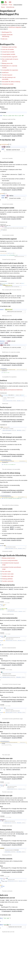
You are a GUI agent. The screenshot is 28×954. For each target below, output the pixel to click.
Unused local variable (8, 52)
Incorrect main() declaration (10, 560)
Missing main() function (8, 558)
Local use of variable (8, 49)
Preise (10, 4)
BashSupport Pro (7, 32)
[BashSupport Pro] (2, 2)
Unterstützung (10, 7)
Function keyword (7, 75)
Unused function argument (9, 56)
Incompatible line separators (10, 70)
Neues (3, 7)
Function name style (7, 574)
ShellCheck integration (15, 27)
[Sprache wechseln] (10, 2)
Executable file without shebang (11, 81)
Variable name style (7, 576)
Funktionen (4, 4)
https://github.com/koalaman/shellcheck (11, 389)
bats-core (4, 39)
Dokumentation (17, 4)
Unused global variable (8, 54)
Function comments (7, 581)
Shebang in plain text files (9, 47)
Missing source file (7, 63)
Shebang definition (7, 578)
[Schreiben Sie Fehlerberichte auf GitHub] (5, 2)
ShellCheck (5, 72)
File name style (6, 571)
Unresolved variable (7, 84)
